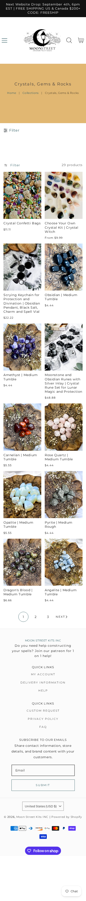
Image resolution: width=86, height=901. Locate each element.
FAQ (43, 727)
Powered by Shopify (66, 817)
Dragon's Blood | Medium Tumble (18, 592)
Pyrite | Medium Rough (58, 524)
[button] (4, 40)
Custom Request (43, 710)
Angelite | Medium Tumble (61, 592)
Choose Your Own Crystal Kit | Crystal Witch (61, 227)
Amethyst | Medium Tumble (20, 377)
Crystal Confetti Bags (22, 223)
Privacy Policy (43, 719)
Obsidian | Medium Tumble (61, 297)
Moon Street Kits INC (32, 817)
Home (11, 93)
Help (43, 690)
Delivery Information (43, 682)
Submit (43, 785)
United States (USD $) (41, 806)
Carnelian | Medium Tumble (20, 457)
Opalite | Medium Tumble (18, 524)
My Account (43, 674)
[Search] (69, 40)
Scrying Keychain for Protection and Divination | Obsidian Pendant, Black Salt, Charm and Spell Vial (21, 303)
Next (60, 616)
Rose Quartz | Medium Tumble (59, 457)
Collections (30, 93)
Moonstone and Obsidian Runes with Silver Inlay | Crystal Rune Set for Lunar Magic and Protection (63, 383)
